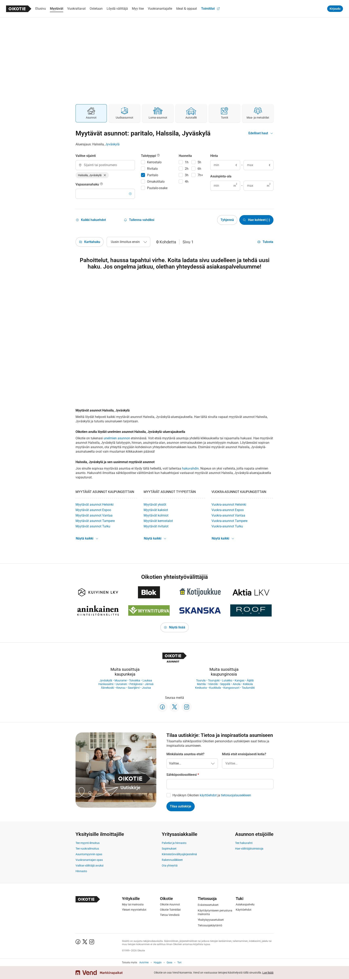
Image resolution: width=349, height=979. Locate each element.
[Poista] (104, 175)
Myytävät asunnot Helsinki (95, 504)
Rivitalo (152, 169)
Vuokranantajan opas (89, 859)
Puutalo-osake (157, 188)
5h (199, 162)
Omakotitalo (156, 181)
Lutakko (227, 680)
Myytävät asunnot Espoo (93, 510)
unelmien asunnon (117, 438)
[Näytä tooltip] (101, 184)
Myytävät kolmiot (156, 515)
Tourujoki (214, 680)
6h (199, 169)
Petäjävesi (135, 684)
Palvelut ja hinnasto (174, 843)
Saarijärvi (134, 687)
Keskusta (201, 687)
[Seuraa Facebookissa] (162, 707)
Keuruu (120, 687)
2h (186, 169)
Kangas (239, 680)
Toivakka (134, 680)
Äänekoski (107, 687)
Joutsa (146, 687)
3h (186, 175)
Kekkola (248, 684)
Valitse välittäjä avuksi (89, 865)
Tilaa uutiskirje (180, 806)
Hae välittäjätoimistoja (249, 848)
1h (186, 162)
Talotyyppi (149, 156)
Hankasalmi (105, 684)
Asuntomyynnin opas (89, 854)
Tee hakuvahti (243, 843)
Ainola (237, 684)
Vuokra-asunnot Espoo (227, 510)
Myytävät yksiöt (155, 504)
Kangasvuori (231, 687)
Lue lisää (267, 972)
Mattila (201, 684)
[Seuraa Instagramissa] (187, 707)
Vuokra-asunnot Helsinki (228, 504)
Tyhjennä (227, 220)
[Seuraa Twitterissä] (174, 707)
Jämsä (149, 684)
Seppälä (225, 684)
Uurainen (121, 684)
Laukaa (147, 680)
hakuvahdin (190, 468)
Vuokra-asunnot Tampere (229, 521)
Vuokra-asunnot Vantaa (228, 515)
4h (186, 181)
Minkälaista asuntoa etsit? (185, 754)
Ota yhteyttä (170, 865)
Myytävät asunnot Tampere (95, 521)
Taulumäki (248, 687)
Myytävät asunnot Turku (93, 526)
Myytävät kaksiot (156, 510)
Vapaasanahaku (88, 184)
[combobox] (105, 165)
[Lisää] (130, 193)
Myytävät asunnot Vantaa (94, 515)
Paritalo (152, 175)
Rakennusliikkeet (172, 859)
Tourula (201, 680)
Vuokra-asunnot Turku (227, 526)
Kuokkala (215, 687)
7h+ (200, 175)
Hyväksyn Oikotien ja (211, 795)
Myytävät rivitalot (156, 526)
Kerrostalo (154, 162)
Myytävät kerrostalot (158, 521)
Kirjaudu (335, 8)
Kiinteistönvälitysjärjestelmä (179, 854)
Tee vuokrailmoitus (87, 848)
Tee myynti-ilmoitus (88, 843)
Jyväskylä (112, 144)
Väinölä (213, 684)
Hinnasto (81, 871)
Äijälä (250, 680)
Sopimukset (169, 848)
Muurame (121, 680)
